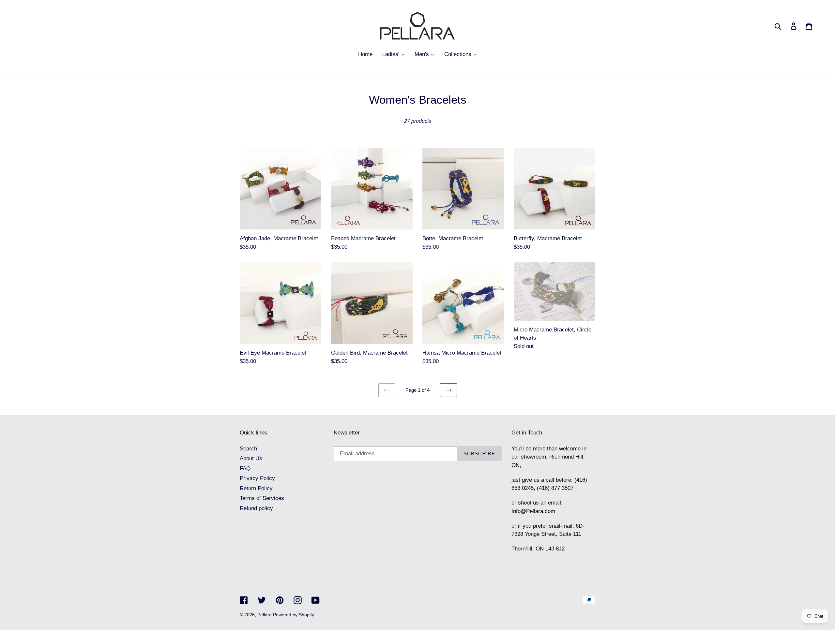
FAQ (245, 468)
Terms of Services (262, 498)
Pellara (265, 614)
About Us (251, 458)
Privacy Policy (257, 478)
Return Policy (256, 488)
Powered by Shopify (293, 614)
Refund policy (256, 508)
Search (248, 449)
